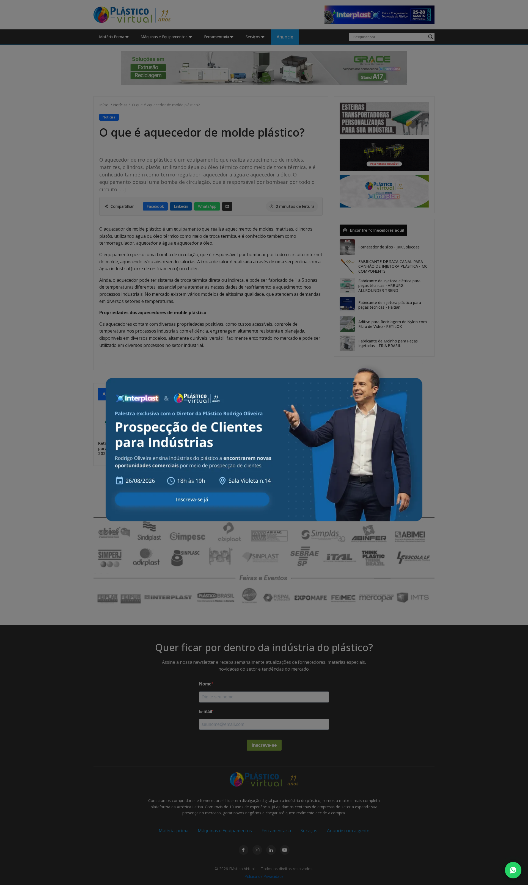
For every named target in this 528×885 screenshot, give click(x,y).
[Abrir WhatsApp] (513, 870)
